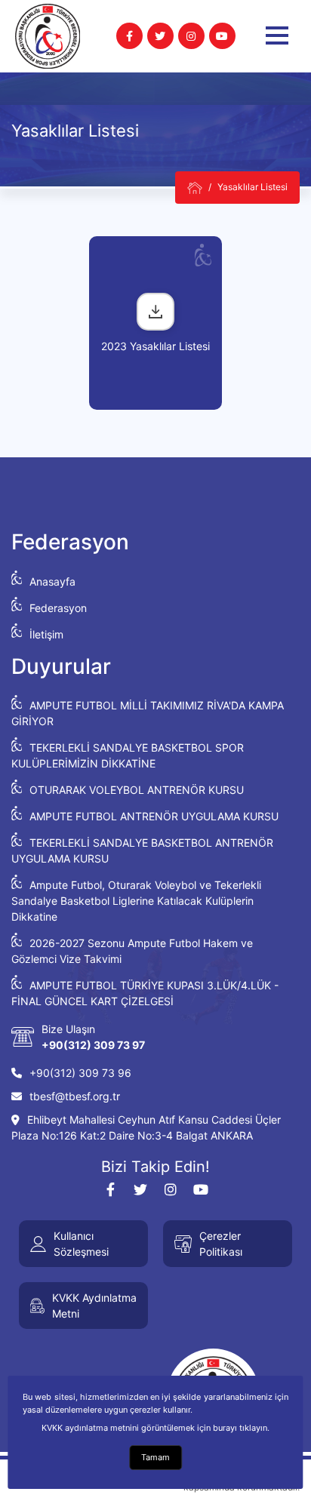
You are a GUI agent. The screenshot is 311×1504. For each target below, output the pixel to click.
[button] (277, 35)
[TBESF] (194, 187)
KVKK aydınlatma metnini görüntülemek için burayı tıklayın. (155, 1427)
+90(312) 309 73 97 (93, 1044)
